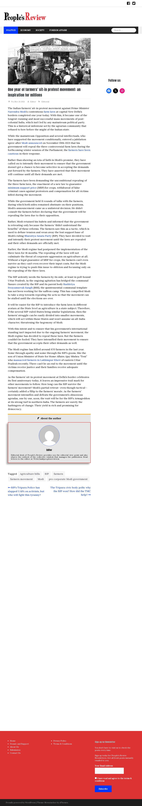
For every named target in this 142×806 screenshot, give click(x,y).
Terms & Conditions (62, 744)
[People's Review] (25, 16)
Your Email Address (104, 765)
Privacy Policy (59, 741)
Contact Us (15, 753)
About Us (14, 747)
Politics (11, 30)
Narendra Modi (17, 111)
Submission (15, 750)
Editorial (45, 102)
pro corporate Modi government (68, 479)
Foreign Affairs (58, 30)
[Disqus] (49, 608)
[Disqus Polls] (49, 535)
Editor (33, 102)
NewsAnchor (50, 802)
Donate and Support (19, 744)
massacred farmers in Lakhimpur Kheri (37, 360)
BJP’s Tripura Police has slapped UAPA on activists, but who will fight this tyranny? (26, 491)
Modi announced (32, 143)
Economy (26, 30)
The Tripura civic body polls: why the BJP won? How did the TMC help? (70, 491)
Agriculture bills (30, 473)
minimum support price (22, 187)
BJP (47, 473)
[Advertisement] (114, 55)
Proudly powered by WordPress (21, 802)
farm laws (49, 111)
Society (40, 30)
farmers (58, 473)
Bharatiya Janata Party (38, 235)
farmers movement (21, 479)
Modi (41, 479)
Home (13, 741)
